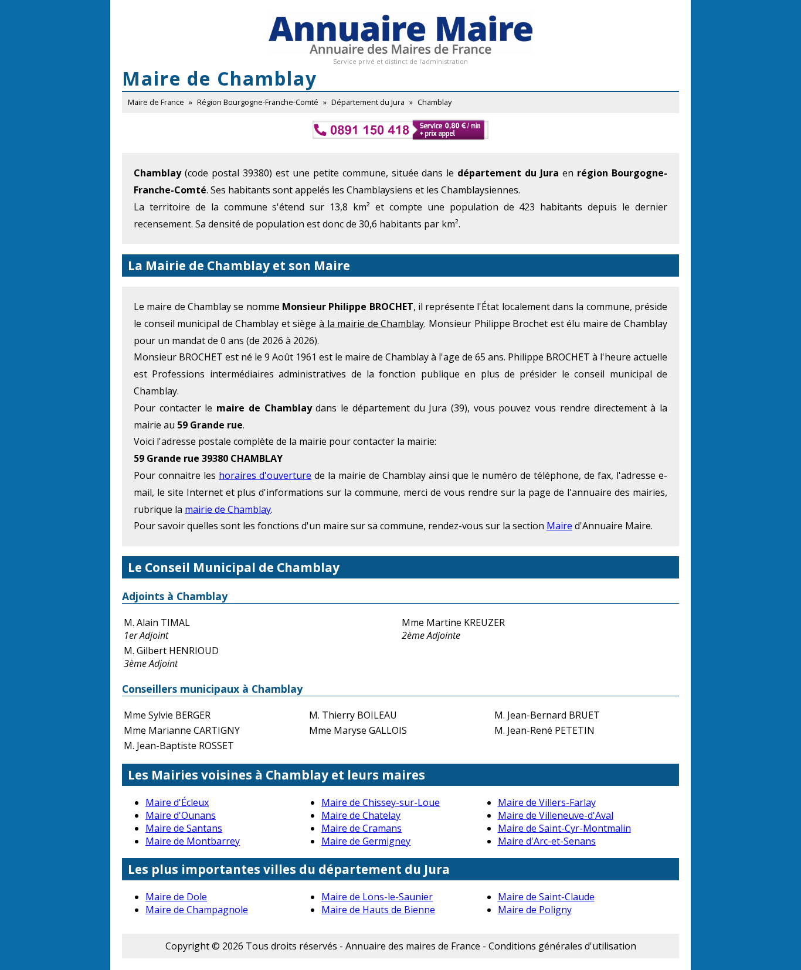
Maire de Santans (183, 828)
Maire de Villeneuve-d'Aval (555, 815)
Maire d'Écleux (177, 802)
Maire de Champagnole (196, 909)
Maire (559, 525)
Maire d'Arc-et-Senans (547, 841)
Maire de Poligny (535, 909)
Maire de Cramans (361, 828)
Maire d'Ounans (180, 815)
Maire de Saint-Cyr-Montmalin (564, 828)
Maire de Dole (176, 896)
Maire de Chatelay (360, 815)
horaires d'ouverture (265, 475)
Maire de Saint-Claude (546, 896)
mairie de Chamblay (228, 509)
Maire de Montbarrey (192, 841)
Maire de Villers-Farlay (547, 802)
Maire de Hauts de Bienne (378, 909)
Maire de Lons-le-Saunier (377, 896)
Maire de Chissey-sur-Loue (380, 802)
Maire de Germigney (365, 841)
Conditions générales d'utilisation (562, 946)
